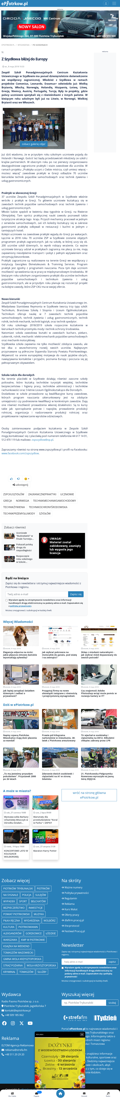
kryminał (9, 972)
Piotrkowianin (28, 927)
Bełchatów (38, 901)
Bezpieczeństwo (14, 907)
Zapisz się (76, 594)
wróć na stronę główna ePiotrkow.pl (89, 795)
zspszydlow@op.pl (42, 439)
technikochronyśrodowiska (48, 507)
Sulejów (40, 895)
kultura (8, 927)
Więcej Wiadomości (18, 622)
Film (35, 831)
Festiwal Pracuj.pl (75, 931)
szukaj (112, 1002)
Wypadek (9, 901)
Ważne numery (73, 887)
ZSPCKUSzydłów (13, 494)
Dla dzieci (38, 797)
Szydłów (45, 513)
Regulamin (71, 898)
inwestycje (36, 907)
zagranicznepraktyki (42, 494)
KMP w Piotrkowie (33, 940)
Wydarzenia (24, 45)
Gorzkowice (34, 933)
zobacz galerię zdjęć (33, 144)
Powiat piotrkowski (16, 914)
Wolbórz (49, 920)
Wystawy (8, 797)
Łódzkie (51, 933)
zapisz (112, 961)
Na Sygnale (10, 895)
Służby (42, 972)
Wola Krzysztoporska (41, 965)
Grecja (7, 500)
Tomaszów (26, 972)
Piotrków (43, 888)
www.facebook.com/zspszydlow (20, 453)
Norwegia (22, 500)
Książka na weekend (16, 946)
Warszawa (10, 940)
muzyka (39, 914)
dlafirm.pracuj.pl (74, 920)
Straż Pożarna (13, 965)
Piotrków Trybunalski (18, 888)
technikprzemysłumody (19, 513)
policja (26, 895)
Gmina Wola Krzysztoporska (22, 959)
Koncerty (9, 831)
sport (23, 901)
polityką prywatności (20, 606)
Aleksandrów (12, 933)
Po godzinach (40, 45)
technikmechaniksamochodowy (54, 500)
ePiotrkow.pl (8, 45)
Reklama (70, 904)
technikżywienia (14, 507)
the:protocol (72, 925)
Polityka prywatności (77, 893)
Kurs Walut (71, 909)
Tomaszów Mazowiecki (18, 952)
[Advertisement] (107, 102)
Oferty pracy (72, 915)
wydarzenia (32, 920)
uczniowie (67, 494)
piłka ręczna (11, 920)
